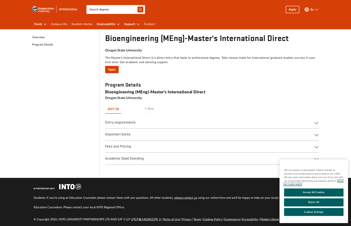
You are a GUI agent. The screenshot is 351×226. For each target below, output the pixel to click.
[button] (212, 123)
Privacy (186, 219)
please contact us (185, 197)
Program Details (42, 44)
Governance (232, 219)
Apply (112, 69)
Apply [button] (292, 9)
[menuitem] (40, 24)
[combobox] (115, 9)
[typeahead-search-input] (140, 9)
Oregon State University (123, 50)
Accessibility (250, 219)
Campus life (59, 24)
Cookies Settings (314, 212)
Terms (197, 219)
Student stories (82, 24)
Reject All (313, 202)
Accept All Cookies (314, 192)
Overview (38, 37)
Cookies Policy (212, 219)
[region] (314, 191)
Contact (149, 24)
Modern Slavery (270, 219)
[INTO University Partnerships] (57, 186)
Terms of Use (171, 219)
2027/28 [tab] (113, 109)
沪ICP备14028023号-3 (146, 219)
